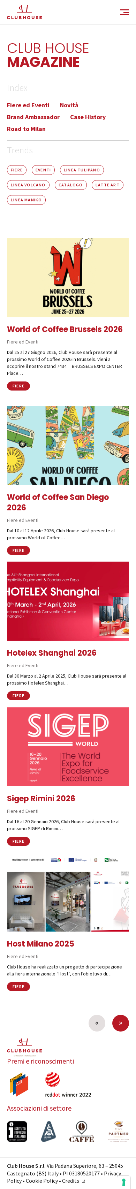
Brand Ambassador (33, 117)
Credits (70, 1180)
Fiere (17, 169)
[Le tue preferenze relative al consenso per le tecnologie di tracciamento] (123, 1182)
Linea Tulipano (82, 169)
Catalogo (71, 184)
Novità (69, 105)
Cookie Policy (42, 1180)
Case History (88, 117)
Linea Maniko (26, 199)
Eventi (43, 169)
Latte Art (108, 184)
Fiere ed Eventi (28, 105)
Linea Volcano (28, 184)
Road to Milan (26, 129)
